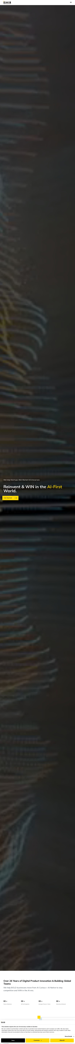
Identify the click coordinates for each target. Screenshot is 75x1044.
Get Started (8, 498)
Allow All (62, 1040)
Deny (13, 1040)
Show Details (68, 1036)
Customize (37, 1040)
